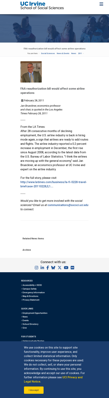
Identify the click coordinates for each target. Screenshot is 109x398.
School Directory (30, 324)
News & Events (63, 53)
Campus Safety (29, 289)
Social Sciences (48, 53)
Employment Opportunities (34, 313)
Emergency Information (33, 292)
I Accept (34, 390)
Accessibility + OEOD (32, 285)
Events (25, 320)
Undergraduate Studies (33, 341)
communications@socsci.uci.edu (68, 205)
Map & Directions (30, 296)
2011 (80, 53)
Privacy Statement (30, 300)
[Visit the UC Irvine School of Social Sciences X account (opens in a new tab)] (60, 268)
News (73, 53)
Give (24, 328)
